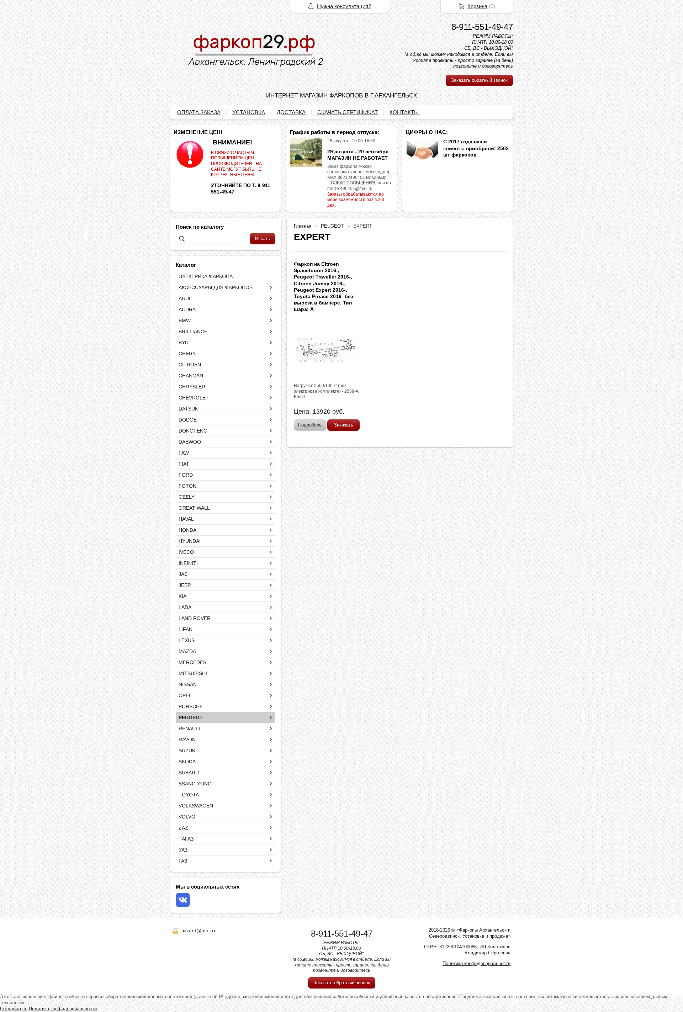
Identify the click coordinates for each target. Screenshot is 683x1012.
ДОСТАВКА (291, 112)
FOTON (187, 486)
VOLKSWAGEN (196, 806)
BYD (184, 342)
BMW (185, 320)
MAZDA (187, 651)
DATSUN (188, 409)
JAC (183, 574)
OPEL (185, 695)
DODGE (188, 420)
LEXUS (187, 640)
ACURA (187, 309)
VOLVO (187, 817)
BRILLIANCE (193, 331)
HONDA (187, 530)
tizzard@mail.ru (199, 930)
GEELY (187, 497)
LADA (185, 607)
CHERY (187, 353)
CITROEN (190, 364)
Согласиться (13, 1008)
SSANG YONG (195, 783)
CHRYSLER (192, 387)
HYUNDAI (190, 541)
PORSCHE (191, 706)
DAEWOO (190, 442)
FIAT (184, 464)
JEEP (185, 585)
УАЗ (183, 850)
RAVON (187, 739)
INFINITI (188, 563)
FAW (184, 453)
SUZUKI (188, 750)
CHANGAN (191, 375)
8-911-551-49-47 (482, 27)
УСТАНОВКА (248, 112)
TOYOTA (189, 795)
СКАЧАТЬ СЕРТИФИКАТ (347, 112)
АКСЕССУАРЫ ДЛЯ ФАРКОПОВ (216, 287)
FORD (186, 475)
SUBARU (189, 772)
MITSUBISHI (193, 673)
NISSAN (188, 684)
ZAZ (183, 828)
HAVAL (186, 519)
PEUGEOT (191, 717)
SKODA (187, 761)
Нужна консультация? (344, 6)
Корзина (477, 6)
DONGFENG (193, 431)
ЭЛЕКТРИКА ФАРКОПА (206, 276)
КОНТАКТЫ (404, 112)
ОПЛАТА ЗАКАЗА (199, 112)
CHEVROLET (194, 398)
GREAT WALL (194, 508)
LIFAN (185, 629)
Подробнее (310, 425)
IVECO (186, 552)
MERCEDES (192, 662)
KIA (182, 596)
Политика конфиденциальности (476, 963)
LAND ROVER (195, 618)
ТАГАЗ (186, 839)
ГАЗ (183, 861)
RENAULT (190, 728)
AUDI (184, 298)
